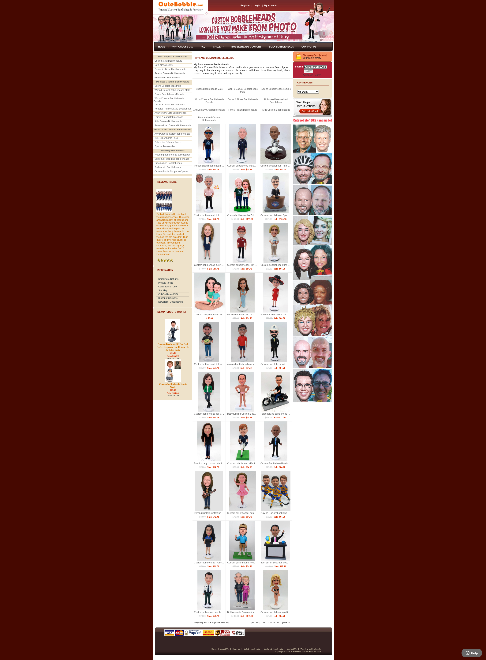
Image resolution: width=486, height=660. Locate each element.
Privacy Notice (165, 283)
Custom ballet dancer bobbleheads (245, 513)
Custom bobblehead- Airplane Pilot (278, 165)
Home (161, 46)
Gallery (218, 46)
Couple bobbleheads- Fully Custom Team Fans (251, 215)
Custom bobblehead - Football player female (250, 463)
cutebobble (296, 652)
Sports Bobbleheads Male (168, 86)
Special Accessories (165, 146)
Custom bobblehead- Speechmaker (278, 215)
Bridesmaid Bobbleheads (168, 167)
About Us (224, 649)
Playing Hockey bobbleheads (275, 513)
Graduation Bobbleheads (168, 77)
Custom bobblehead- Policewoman (212, 562)
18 (271, 623)
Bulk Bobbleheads (281, 46)
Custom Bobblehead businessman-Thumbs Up (284, 463)
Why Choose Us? (182, 46)
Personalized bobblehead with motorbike (281, 413)
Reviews (236, 649)
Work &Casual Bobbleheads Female (209, 101)
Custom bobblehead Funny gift (276, 265)
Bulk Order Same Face (166, 138)
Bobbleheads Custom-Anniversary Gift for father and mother (258, 612)
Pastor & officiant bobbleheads (170, 69)
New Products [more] (171, 312)
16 (264, 623)
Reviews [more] (167, 182)
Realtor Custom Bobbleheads (170, 73)
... (261, 623)
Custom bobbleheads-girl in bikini (277, 612)
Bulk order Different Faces (168, 142)
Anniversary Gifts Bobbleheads (170, 113)
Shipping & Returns (168, 279)
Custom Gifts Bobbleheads (168, 60)
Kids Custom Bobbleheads (168, 121)
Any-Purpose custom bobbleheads (172, 133)
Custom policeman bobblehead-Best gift (214, 612)
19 (274, 623)
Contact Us (308, 46)
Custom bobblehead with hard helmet (279, 364)
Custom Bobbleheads (273, 649)
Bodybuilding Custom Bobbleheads (245, 413)
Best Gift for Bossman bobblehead (278, 562)
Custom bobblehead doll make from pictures (217, 215)
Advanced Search (312, 75)
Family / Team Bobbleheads (169, 117)
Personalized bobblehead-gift (209, 165)
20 (278, 623)
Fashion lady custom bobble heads (212, 463)
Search (299, 66)
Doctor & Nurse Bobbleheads (170, 104)
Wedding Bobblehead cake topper (172, 154)
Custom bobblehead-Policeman (243, 165)
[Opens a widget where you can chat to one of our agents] (471, 653)
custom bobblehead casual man (243, 364)
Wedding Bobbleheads (311, 649)
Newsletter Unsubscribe (170, 302)
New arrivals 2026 (164, 65)
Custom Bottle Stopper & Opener (171, 171)
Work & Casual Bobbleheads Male (172, 90)
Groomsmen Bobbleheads (168, 163)
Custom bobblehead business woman (213, 265)
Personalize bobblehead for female (278, 314)
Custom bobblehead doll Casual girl (212, 413)
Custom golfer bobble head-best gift (245, 562)
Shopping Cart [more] (315, 55)
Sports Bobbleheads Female (169, 94)
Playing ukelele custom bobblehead (212, 513)
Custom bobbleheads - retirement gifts (247, 265)
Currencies (305, 82)
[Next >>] (286, 623)
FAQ (203, 46)
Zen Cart (317, 652)
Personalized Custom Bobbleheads (173, 125)
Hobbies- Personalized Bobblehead (173, 108)
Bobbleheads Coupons (246, 46)
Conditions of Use (167, 286)
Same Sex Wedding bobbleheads (172, 159)
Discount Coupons (168, 298)
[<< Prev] (256, 623)
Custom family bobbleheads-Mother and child (217, 314)
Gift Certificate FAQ (168, 294)
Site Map (162, 290)
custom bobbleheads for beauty (243, 314)
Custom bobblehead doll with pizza (212, 364)
